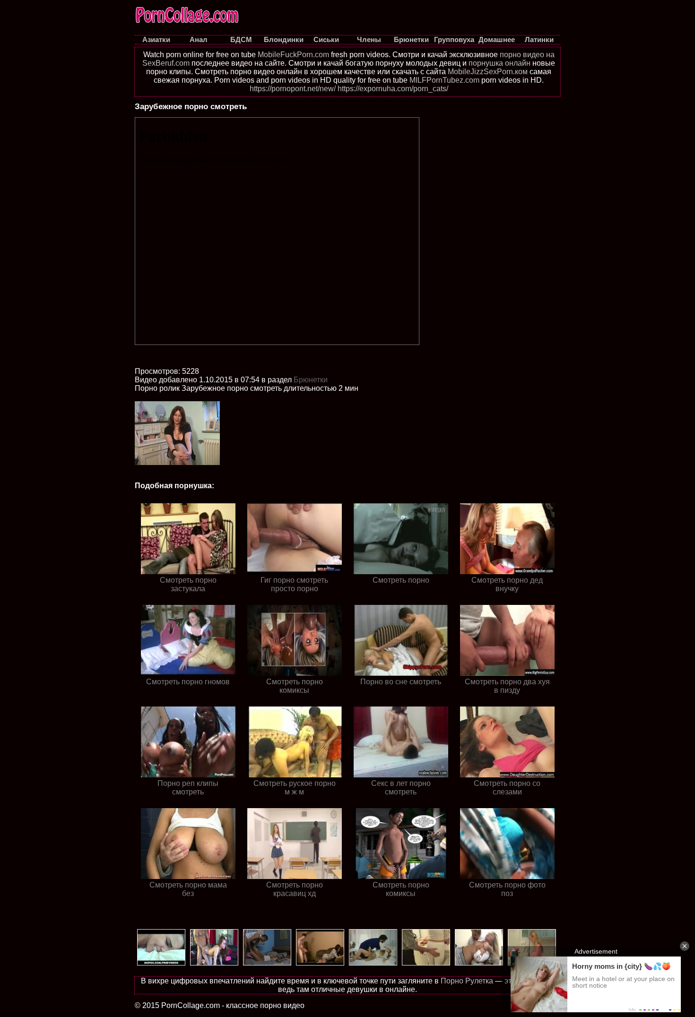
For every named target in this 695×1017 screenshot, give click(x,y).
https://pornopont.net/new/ (293, 89)
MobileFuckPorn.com (293, 55)
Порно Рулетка (467, 981)
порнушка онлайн (499, 63)
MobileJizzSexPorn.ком (488, 72)
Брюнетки (311, 380)
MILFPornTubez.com (444, 80)
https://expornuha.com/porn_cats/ (393, 89)
